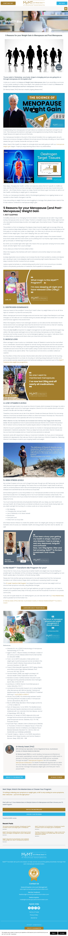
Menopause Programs (36, 760)
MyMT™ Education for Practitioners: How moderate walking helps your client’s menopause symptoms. (16, 839)
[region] (34, 933)
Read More (13, 934)
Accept (62, 933)
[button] (65, 8)
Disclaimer (34, 918)
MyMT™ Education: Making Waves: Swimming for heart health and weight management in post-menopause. (17, 832)
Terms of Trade (34, 912)
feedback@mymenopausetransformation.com (34, 894)
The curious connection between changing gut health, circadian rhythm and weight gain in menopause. (17, 827)
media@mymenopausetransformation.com (34, 899)
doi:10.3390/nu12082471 (22, 694)
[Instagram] (35, 908)
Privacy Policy (34, 915)
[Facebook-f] (29, 908)
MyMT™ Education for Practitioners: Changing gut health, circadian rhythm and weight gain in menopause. (50, 827)
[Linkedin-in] (32, 908)
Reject (54, 933)
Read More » (5, 829)
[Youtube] (38, 908)
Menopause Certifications (24, 762)
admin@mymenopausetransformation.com (34, 889)
